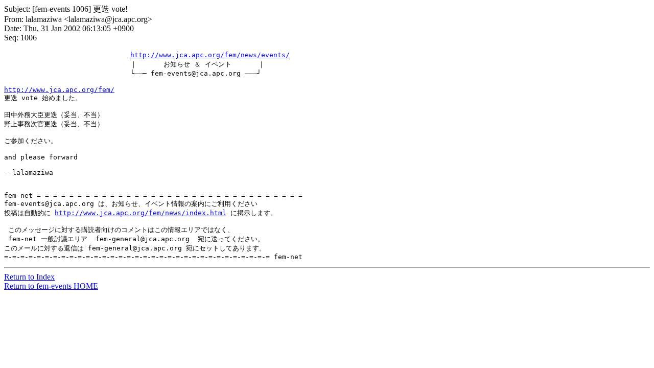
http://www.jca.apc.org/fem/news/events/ (210, 55)
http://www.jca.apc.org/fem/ (59, 90)
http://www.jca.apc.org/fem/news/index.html (140, 213)
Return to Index (29, 276)
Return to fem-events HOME (51, 286)
